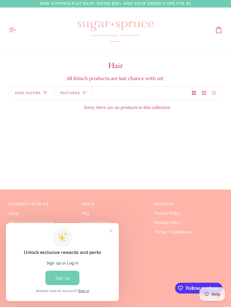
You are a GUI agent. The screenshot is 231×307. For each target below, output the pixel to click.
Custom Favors (95, 222)
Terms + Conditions (172, 231)
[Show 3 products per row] (204, 93)
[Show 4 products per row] (215, 93)
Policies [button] (164, 204)
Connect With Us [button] (29, 204)
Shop (13, 213)
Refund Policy (167, 222)
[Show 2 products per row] (194, 93)
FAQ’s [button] (88, 204)
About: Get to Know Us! (31, 222)
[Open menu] (18, 29)
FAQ (85, 213)
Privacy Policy (167, 213)
